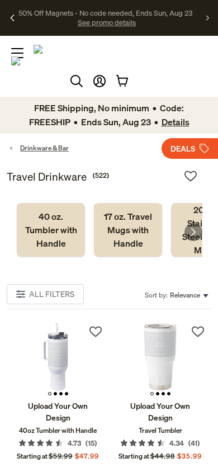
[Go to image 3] (61, 393)
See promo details (107, 22)
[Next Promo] (207, 18)
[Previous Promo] (12, 18)
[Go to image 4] (66, 393)
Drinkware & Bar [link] (44, 148)
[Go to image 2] (55, 393)
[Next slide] (193, 232)
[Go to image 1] (49, 393)
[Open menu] (17, 53)
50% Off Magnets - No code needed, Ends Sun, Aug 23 (105, 13)
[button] (99, 81)
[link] (51, 230)
